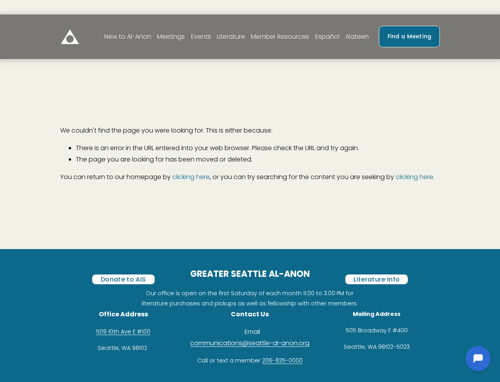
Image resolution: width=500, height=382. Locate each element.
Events (201, 36)
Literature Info (377, 279)
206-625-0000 (282, 360)
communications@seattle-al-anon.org (249, 343)
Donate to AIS (123, 279)
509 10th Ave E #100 (123, 331)
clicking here (191, 176)
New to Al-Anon (127, 36)
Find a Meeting (410, 36)
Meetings (171, 36)
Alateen (357, 36)
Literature (231, 36)
